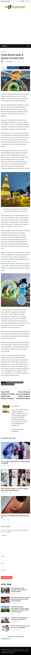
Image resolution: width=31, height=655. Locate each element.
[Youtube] (23, 1)
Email (3, 563)
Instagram (13, 261)
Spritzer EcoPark (18, 382)
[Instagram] (27, 1)
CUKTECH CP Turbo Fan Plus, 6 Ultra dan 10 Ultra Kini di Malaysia (20, 626)
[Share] (12, 67)
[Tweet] (24, 67)
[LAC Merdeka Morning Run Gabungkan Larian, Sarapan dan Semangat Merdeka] (5, 588)
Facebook (4, 261)
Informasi (4, 51)
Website (3, 570)
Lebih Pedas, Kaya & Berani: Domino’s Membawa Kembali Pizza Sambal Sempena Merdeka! (20, 599)
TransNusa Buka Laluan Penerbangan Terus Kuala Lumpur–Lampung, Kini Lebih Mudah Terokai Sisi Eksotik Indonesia (20, 609)
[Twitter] (25, 1)
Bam (12, 652)
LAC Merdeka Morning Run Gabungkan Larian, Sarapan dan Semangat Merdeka (19, 590)
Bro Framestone (9, 61)
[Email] (29, 1)
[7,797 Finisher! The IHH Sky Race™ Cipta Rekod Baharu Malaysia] (5, 618)
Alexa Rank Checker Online (15, 636)
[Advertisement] (15, 27)
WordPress (6, 652)
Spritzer (9, 382)
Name (3, 556)
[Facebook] (21, 1)
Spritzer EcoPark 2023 (8, 384)
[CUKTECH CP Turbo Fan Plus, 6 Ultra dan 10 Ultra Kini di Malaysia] (5, 626)
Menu (5, 46)
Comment (4, 535)
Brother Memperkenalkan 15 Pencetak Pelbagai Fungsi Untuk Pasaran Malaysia (14, 489)
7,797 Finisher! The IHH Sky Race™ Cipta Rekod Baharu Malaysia (19, 618)
